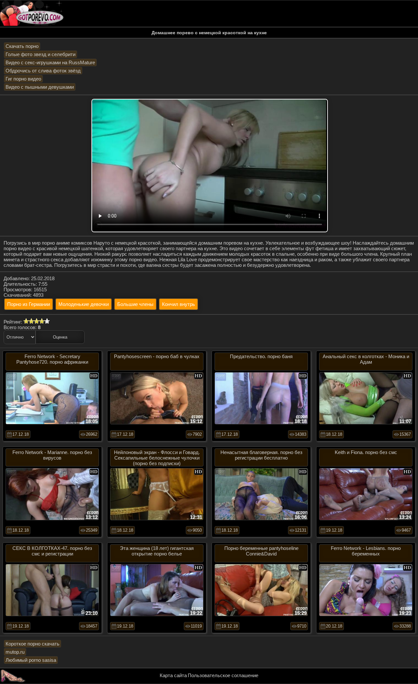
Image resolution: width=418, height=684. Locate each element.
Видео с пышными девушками (40, 87)
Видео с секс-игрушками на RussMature (50, 62)
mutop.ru (15, 652)
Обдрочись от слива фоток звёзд (43, 70)
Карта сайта (173, 675)
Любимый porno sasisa (31, 660)
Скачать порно (22, 46)
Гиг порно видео (23, 79)
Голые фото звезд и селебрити (40, 54)
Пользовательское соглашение (223, 675)
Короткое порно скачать (32, 643)
